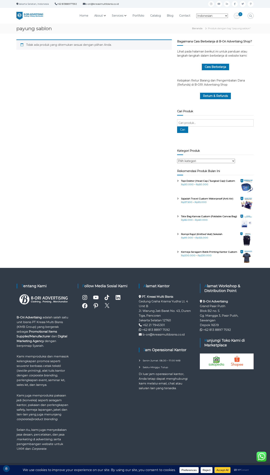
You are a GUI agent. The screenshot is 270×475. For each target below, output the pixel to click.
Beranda (197, 28)
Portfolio (138, 15)
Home (83, 15)
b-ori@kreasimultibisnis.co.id (102, 3)
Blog (170, 15)
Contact (184, 15)
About (98, 15)
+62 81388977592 (67, 3)
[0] (237, 16)
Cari (182, 129)
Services (117, 15)
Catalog (155, 15)
